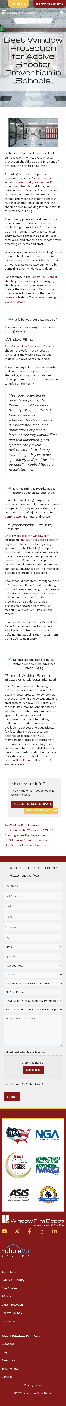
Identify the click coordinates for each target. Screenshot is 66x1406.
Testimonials (10, 1368)
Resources (8, 1360)
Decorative (8, 1321)
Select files (33, 1069)
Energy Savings (12, 1312)
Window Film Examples (24, 825)
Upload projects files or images (24, 1052)
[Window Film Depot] (19, 12)
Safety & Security (13, 1280)
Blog (4, 1352)
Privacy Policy (33, 1385)
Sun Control (10, 1288)
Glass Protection (12, 1304)
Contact (7, 1376)
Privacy (6, 1296)
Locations (8, 1343)
